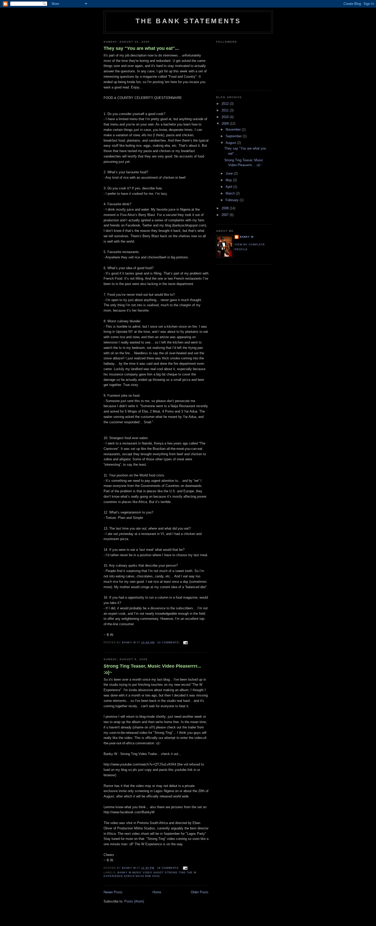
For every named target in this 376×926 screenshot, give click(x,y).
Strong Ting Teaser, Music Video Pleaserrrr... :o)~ (152, 669)
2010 (226, 117)
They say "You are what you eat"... (141, 48)
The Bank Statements (188, 21)
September (234, 136)
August (231, 143)
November (234, 129)
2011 (226, 110)
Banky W (246, 236)
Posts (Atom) (134, 901)
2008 (226, 208)
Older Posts (199, 892)
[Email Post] (185, 642)
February (233, 200)
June (230, 173)
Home (156, 892)
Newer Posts (113, 892)
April (229, 187)
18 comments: (169, 867)
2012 (226, 104)
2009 (226, 123)
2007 (226, 215)
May (229, 180)
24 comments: (169, 642)
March (231, 193)
